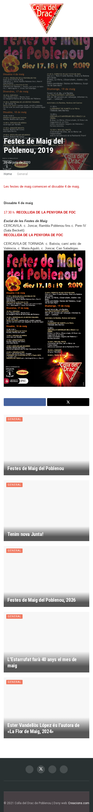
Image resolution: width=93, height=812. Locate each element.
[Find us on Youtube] (64, 769)
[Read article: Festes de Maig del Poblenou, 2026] (46, 576)
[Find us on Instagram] (52, 769)
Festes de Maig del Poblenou (35, 468)
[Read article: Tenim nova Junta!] (46, 510)
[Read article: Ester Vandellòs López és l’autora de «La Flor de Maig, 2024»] (46, 707)
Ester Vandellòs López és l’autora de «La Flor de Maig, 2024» (43, 728)
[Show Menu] (6, 18)
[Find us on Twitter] (41, 769)
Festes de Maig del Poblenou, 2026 (41, 600)
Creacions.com (78, 803)
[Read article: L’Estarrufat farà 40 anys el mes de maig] (46, 642)
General (22, 174)
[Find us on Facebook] (29, 769)
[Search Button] (87, 18)
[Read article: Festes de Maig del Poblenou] (46, 445)
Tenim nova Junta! (25, 534)
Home (8, 174)
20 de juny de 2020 (17, 162)
